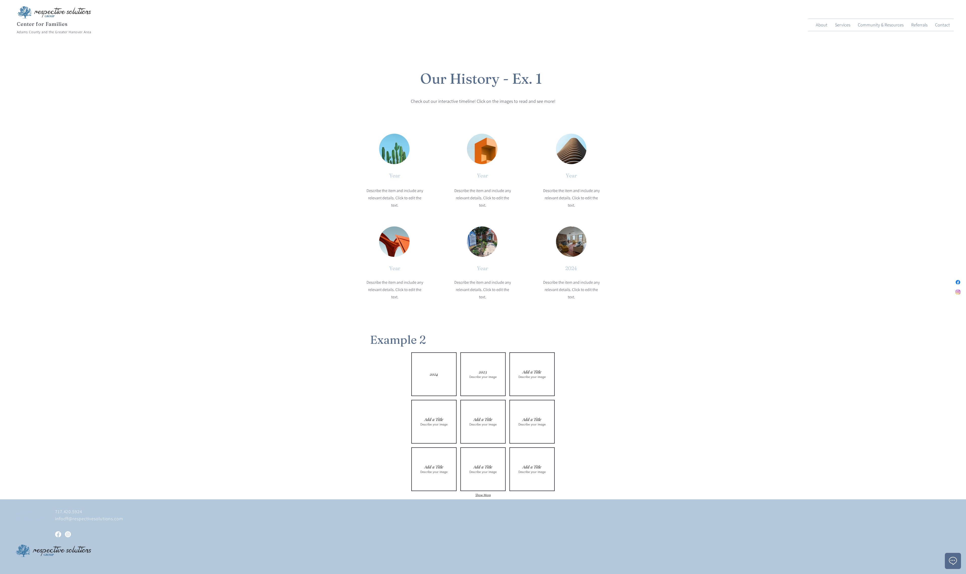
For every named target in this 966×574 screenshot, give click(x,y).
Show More (483, 495)
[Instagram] (958, 292)
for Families (29, 518)
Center (23, 512)
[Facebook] (958, 282)
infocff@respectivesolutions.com (89, 518)
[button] (571, 241)
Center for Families (42, 24)
